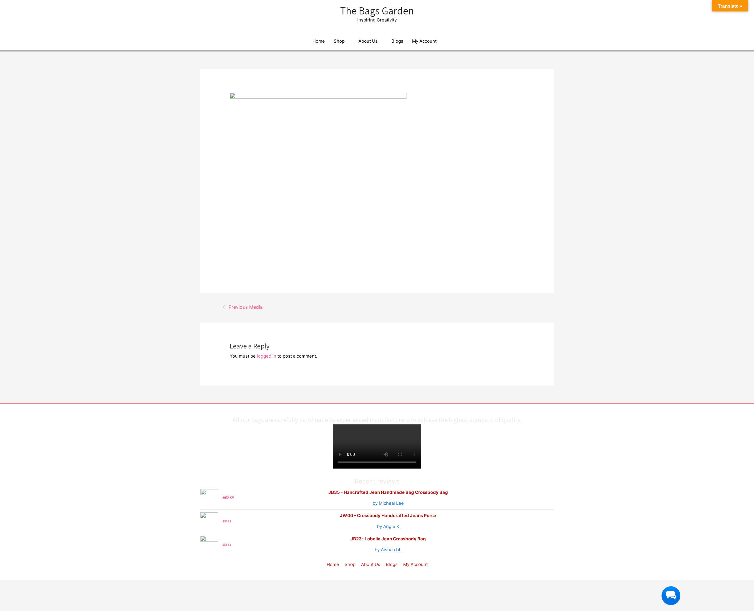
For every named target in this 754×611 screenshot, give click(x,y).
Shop (339, 41)
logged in (266, 356)
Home (318, 41)
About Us (368, 41)
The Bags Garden (377, 10)
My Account (424, 41)
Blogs (397, 41)
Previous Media (243, 307)
